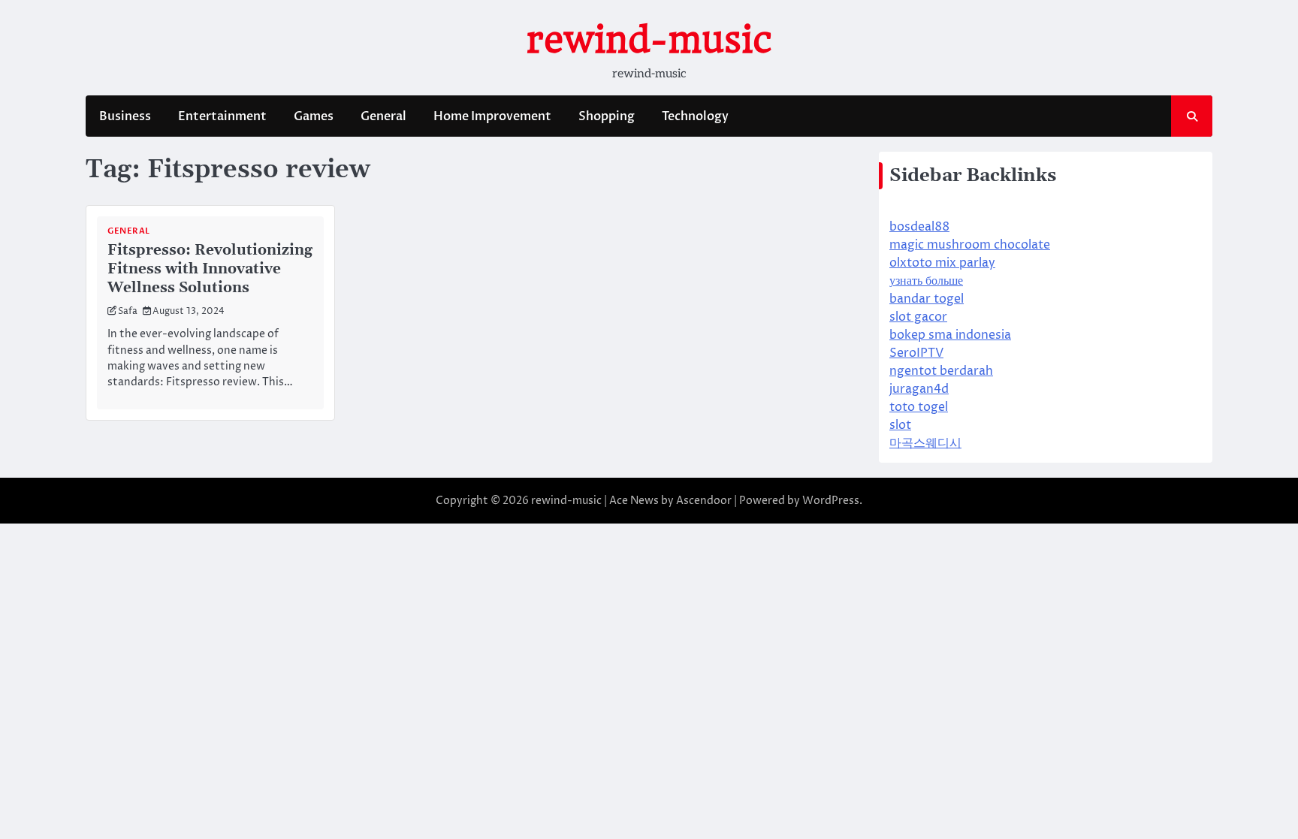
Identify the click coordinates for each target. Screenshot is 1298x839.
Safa (127, 311)
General (383, 116)
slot (900, 425)
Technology (695, 116)
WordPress (830, 500)
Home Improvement (492, 116)
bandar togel (926, 299)
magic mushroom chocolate (969, 245)
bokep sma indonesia (950, 335)
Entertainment (222, 116)
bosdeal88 (919, 227)
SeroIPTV (916, 353)
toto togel (918, 407)
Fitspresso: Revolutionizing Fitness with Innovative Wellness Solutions (209, 269)
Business (125, 116)
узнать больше (926, 281)
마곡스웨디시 (925, 443)
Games (314, 116)
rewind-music (649, 40)
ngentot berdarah (941, 371)
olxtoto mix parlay (942, 263)
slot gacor (918, 317)
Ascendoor (704, 500)
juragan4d (919, 389)
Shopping (606, 116)
